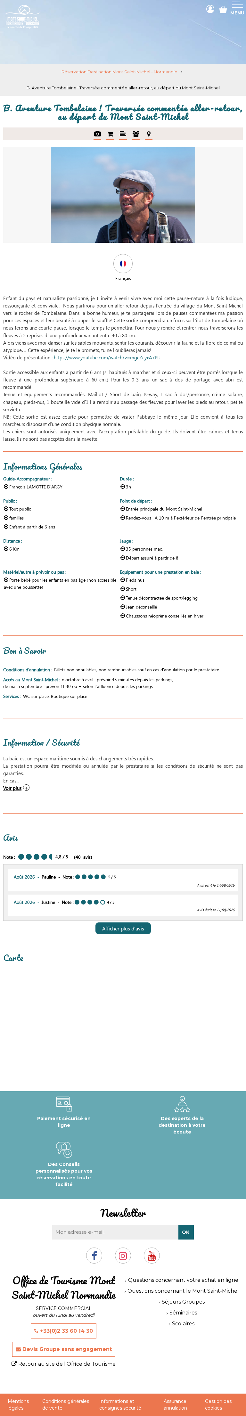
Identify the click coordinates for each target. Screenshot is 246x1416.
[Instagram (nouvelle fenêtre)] (123, 1258)
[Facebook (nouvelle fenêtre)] (94, 1258)
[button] (223, 9)
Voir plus (12, 787)
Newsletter (123, 1213)
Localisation (148, 133)
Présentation (123, 133)
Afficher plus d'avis (123, 928)
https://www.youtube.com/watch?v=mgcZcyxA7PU (107, 357)
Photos (97, 133)
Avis (135, 133)
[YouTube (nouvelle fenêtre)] (152, 1258)
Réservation (110, 133)
